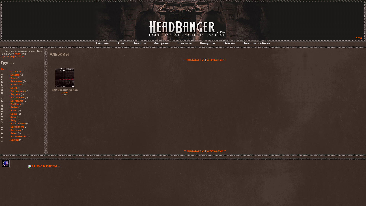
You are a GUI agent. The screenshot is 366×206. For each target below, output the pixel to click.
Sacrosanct (16, 101)
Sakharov (15, 130)
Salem (13, 133)
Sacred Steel (17, 97)
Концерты (208, 43)
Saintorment (17, 127)
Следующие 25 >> (216, 60)
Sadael (14, 107)
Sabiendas (16, 84)
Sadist (13, 110)
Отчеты (229, 43)
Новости (139, 43)
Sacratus (15, 94)
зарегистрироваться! (12, 56)
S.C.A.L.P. (15, 71)
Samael (14, 139)
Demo (65, 91)
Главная (102, 43)
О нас (120, 43)
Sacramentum (18, 91)
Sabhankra (16, 81)
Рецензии (184, 43)
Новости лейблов (256, 43)
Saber (13, 78)
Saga (13, 117)
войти (18, 54)
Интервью (162, 43)
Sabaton (14, 75)
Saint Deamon (18, 123)
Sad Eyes (15, 104)
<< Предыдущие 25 (194, 60)
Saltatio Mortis (18, 136)
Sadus (13, 114)
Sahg (13, 120)
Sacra (13, 88)
